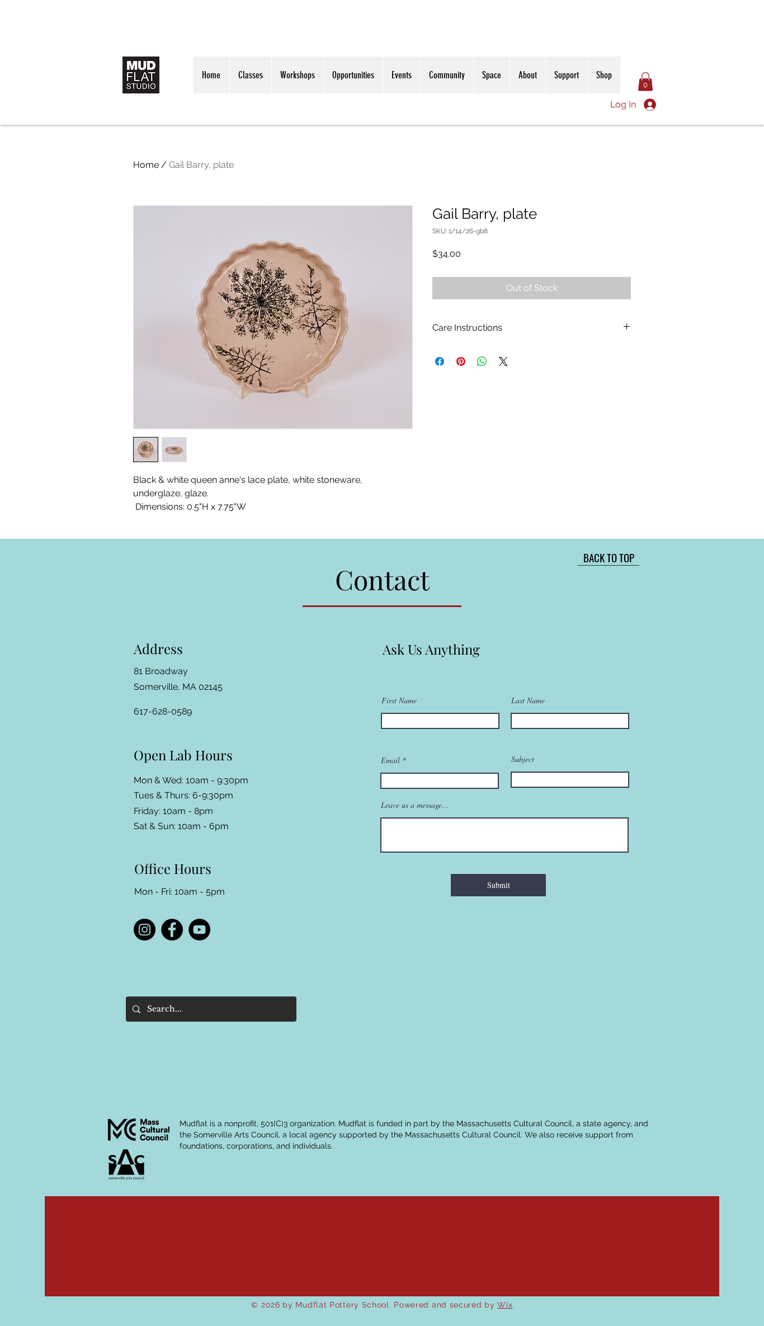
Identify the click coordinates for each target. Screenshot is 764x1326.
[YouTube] (199, 930)
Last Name (528, 700)
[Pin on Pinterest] (461, 361)
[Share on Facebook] (439, 361)
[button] (645, 81)
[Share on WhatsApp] (482, 361)
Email (390, 760)
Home (146, 164)
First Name (399, 700)
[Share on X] (503, 361)
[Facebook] (172, 930)
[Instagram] (144, 930)
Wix (504, 1304)
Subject (522, 759)
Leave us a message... (415, 805)
